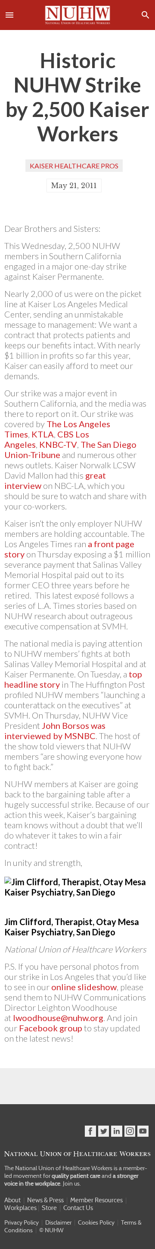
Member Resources (96, 1200)
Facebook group (50, 1028)
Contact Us (78, 1208)
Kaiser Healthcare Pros (74, 166)
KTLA (42, 434)
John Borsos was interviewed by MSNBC (54, 730)
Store (49, 1208)
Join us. (72, 1183)
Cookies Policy (96, 1222)
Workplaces (20, 1208)
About (12, 1200)
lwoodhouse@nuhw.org (58, 1017)
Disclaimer (58, 1222)
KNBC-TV (58, 444)
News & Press (45, 1200)
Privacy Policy (21, 1222)
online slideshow (84, 987)
